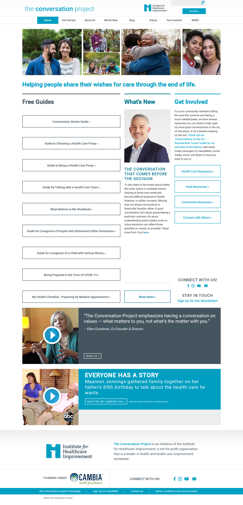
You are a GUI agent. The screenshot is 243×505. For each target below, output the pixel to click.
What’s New (111, 20)
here (146, 232)
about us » (92, 356)
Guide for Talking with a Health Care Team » (71, 187)
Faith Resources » (197, 187)
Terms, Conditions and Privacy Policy (177, 491)
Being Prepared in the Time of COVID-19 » (71, 275)
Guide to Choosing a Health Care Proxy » (71, 143)
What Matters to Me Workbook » (71, 209)
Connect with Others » (197, 217)
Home (47, 20)
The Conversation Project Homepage (60, 491)
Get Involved (174, 20)
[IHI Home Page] (155, 8)
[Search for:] (185, 3)
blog (132, 20)
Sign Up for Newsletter (105, 491)
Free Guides (38, 101)
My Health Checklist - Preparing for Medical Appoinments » (71, 297)
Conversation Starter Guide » (71, 121)
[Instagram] (193, 285)
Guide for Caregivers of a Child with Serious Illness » (71, 253)
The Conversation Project (59, 8)
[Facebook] (188, 285)
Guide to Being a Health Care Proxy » (71, 165)
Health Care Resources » (197, 171)
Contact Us (137, 491)
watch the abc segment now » (106, 401)
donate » (194, 11)
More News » (147, 297)
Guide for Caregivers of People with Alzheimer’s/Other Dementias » (71, 231)
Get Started (69, 20)
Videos (153, 20)
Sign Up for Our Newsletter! (198, 301)
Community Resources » (198, 202)
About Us (89, 20)
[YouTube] (198, 285)
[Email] (206, 285)
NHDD (195, 20)
